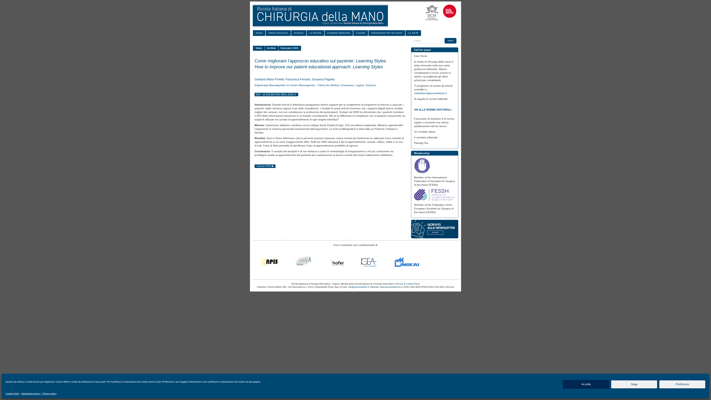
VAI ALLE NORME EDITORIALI (432, 109)
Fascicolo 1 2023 (289, 48)
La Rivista (315, 33)
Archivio (299, 33)
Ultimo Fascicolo (278, 33)
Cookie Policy (12, 393)
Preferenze (682, 384)
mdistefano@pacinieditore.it (430, 93)
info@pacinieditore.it (358, 287)
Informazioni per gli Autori (386, 33)
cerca (450, 40)
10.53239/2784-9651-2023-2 (279, 94)
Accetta (586, 384)
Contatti (360, 33)
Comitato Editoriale (338, 33)
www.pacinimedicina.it (391, 287)
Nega (634, 384)
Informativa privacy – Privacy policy (38, 393)
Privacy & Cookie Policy (408, 284)
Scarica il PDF (264, 166)
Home (259, 33)
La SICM (413, 33)
